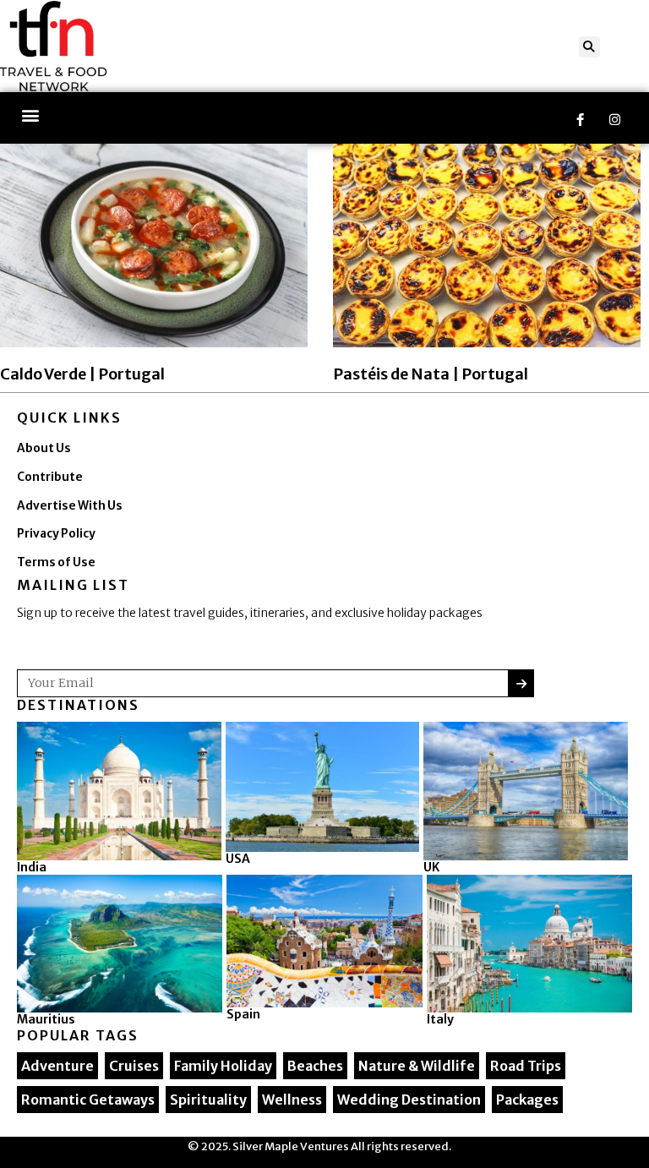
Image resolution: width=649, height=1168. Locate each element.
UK (431, 867)
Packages (527, 1099)
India (31, 867)
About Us (44, 448)
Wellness (292, 1099)
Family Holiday (223, 1065)
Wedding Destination (409, 1099)
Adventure (57, 1065)
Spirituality (208, 1099)
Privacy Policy (56, 534)
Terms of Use (56, 562)
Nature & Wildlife (416, 1065)
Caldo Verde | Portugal (82, 374)
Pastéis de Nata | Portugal (430, 374)
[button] (589, 46)
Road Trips (525, 1065)
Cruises (134, 1065)
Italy (440, 1019)
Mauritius (46, 1019)
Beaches (315, 1065)
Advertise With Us (70, 506)
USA (238, 858)
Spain (243, 1014)
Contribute (50, 477)
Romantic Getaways (88, 1099)
